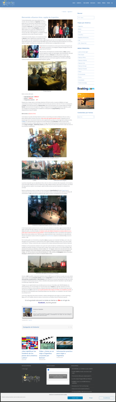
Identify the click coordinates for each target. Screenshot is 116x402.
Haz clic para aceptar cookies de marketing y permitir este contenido (58, 376)
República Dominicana (83, 37)
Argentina (30, 320)
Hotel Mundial (50, 235)
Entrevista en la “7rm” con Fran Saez (80, 386)
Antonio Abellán (38, 309)
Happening (64, 190)
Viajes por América (82, 60)
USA (79, 40)
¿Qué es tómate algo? (83, 52)
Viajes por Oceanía (82, 68)
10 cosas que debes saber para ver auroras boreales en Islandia (82, 392)
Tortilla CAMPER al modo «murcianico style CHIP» (81, 372)
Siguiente (70, 11)
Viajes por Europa (82, 66)
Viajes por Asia (81, 63)
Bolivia (79, 29)
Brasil (79, 32)
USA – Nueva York (82, 43)
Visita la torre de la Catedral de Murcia (80, 388)
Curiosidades (81, 80)
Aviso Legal (24, 368)
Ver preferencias (106, 397)
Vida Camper (81, 54)
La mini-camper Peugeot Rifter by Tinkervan (82, 378)
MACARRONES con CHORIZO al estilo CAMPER (82, 368)
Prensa (80, 77)
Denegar (91, 397)
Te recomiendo (81, 74)
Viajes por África (82, 57)
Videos (79, 71)
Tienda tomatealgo (82, 83)
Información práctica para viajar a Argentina (64, 353)
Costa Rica (80, 34)
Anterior (64, 11)
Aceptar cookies (75, 397)
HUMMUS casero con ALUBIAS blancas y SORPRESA (81, 382)
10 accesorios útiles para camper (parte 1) (81, 376)
